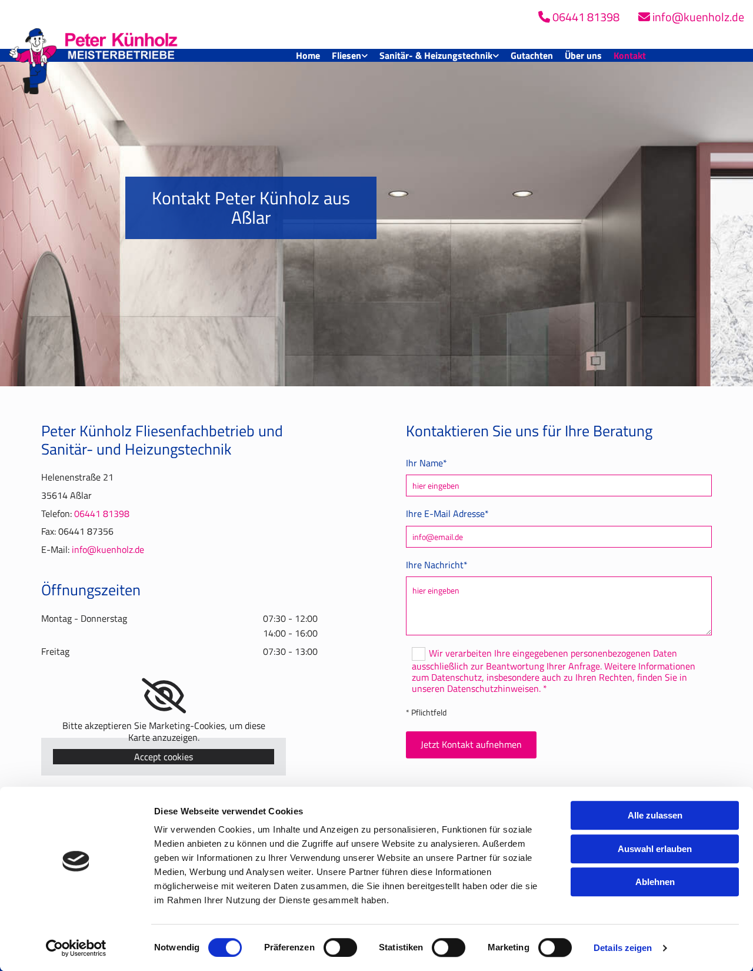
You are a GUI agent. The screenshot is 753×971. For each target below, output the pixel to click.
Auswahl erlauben (655, 849)
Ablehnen (655, 882)
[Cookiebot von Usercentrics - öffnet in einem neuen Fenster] (76, 948)
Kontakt (630, 55)
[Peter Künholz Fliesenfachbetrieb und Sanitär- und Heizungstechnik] (94, 55)
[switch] (340, 947)
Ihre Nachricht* (437, 565)
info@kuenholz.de (108, 549)
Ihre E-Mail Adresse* (447, 513)
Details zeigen (623, 948)
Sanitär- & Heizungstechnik (435, 55)
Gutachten (532, 55)
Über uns (583, 55)
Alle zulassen (655, 815)
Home (308, 55)
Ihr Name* (426, 463)
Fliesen (346, 55)
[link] (350, 56)
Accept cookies (163, 757)
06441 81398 (101, 513)
